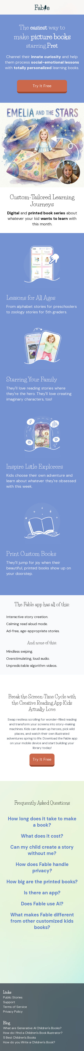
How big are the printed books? (42, 882)
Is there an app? (42, 893)
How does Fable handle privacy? (42, 867)
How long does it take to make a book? (42, 822)
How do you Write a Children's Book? (29, 1042)
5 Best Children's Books (19, 1037)
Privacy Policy (13, 1011)
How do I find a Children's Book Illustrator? (33, 1033)
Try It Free (42, 85)
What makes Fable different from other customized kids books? (42, 921)
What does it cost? (42, 836)
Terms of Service (15, 1007)
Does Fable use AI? (42, 904)
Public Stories (12, 997)
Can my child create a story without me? (42, 850)
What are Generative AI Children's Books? (32, 1028)
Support (9, 1002)
